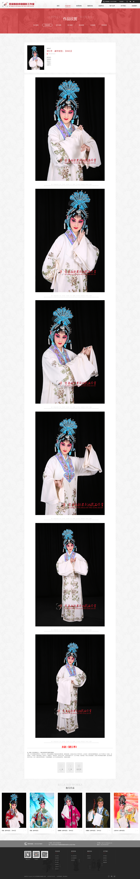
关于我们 (105, 855)
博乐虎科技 (65, 876)
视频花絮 (105, 862)
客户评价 (105, 860)
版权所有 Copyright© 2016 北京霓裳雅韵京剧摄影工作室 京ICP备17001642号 (39, 876)
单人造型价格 (73, 855)
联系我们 (105, 858)
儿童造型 (57, 866)
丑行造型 (57, 862)
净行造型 (57, 860)
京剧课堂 (89, 858)
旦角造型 (57, 858)
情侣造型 (57, 864)
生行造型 (57, 855)
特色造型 (57, 868)
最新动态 (89, 855)
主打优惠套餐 (73, 858)
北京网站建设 (59, 876)
